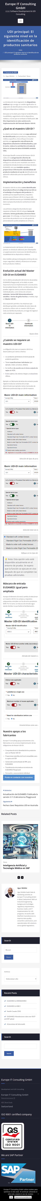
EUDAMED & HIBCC (14, 1006)
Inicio (20, 50)
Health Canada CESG (14, 1011)
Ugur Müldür (10, 76)
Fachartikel (22, 76)
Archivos (7, 972)
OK (11, 1197)
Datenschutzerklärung (23, 1197)
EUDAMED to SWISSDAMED (16, 1001)
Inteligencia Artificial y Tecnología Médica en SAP (16, 866)
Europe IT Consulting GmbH (20, 6)
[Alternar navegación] (20, 21)
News (28, 76)
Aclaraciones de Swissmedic (16, 1024)
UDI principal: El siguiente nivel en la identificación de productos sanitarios (21, 53)
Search (7, 1037)
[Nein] (38, 1194)
